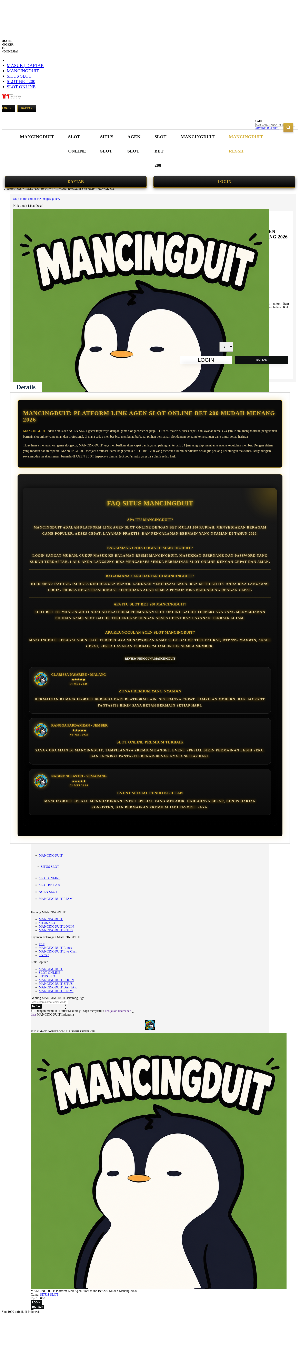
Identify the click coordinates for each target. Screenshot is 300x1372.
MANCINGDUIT (23, 70)
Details (26, 387)
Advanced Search (267, 128)
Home (10, 189)
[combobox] (275, 125)
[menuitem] (37, 137)
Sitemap (44, 955)
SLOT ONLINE (21, 86)
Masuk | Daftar (25, 65)
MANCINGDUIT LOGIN (56, 926)
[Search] (288, 127)
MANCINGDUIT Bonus (55, 947)
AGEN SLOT (48, 892)
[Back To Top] (32, 1309)
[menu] (142, 151)
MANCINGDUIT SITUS (56, 930)
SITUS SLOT (19, 76)
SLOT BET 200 (21, 81)
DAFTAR (76, 181)
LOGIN (224, 181)
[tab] (26, 387)
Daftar (26, 108)
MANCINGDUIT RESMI (56, 898)
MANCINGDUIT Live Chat (57, 951)
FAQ (42, 944)
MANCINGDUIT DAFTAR (58, 987)
